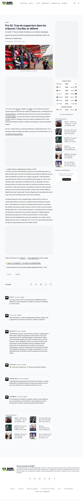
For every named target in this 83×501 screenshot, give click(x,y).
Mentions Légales (32, 489)
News (7, 22)
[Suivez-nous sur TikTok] (49, 479)
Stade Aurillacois (11, 114)
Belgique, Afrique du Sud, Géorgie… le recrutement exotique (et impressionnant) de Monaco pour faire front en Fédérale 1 (20, 436)
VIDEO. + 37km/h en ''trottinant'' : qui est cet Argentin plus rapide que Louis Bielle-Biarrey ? (20, 419)
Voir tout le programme (66, 114)
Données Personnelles (48, 489)
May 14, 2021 (33, 169)
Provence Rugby (11, 116)
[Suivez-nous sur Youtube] (45, 479)
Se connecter (66, 179)
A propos (21, 489)
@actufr (22, 258)
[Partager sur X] (31, 284)
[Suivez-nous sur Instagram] (40, 479)
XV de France (23, 3)
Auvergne (24, 267)
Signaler (22, 297)
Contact (12, 489)
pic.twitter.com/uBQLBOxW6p (31, 263)
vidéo (30, 109)
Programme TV (46, 3)
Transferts (64, 3)
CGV (59, 489)
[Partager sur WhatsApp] (41, 284)
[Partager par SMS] (46, 284)
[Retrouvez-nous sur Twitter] (30, 479)
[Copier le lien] (51, 284)
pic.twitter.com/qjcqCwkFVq (14, 134)
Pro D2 (38, 3)
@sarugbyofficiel (33, 258)
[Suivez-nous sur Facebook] (35, 479)
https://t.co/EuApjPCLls (14, 263)
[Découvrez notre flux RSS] (54, 479)
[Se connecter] (78, 3)
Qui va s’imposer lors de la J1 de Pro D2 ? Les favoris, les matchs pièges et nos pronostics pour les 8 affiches (45, 436)
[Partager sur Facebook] (36, 284)
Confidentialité (68, 489)
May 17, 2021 (43, 267)
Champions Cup (55, 3)
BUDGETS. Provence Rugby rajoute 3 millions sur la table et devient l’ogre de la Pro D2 (20, 427)
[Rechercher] (75, 3)
